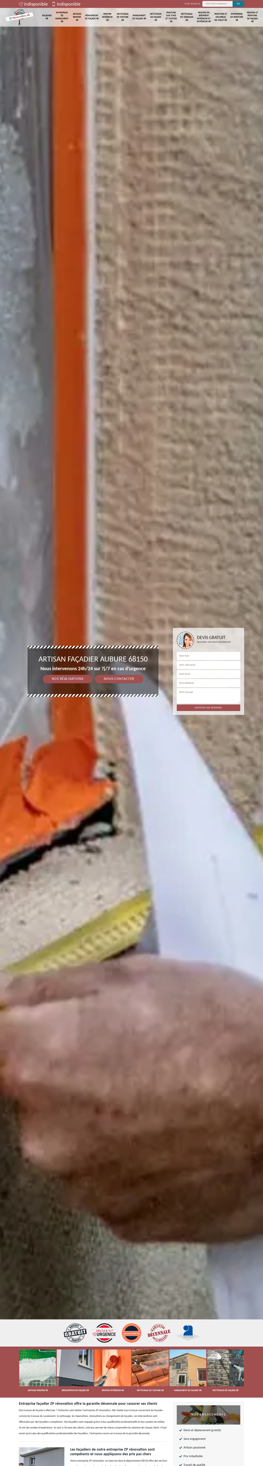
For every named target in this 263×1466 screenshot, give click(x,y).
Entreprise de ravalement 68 (61, 17)
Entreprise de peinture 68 (236, 17)
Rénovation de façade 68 (92, 17)
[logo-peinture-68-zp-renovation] (19, 17)
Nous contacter (119, 679)
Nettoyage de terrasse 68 (186, 17)
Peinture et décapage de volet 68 (220, 17)
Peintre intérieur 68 (107, 17)
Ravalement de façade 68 (139, 17)
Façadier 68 (47, 17)
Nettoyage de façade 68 (156, 17)
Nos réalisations (68, 679)
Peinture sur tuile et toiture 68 (171, 17)
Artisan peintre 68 (77, 17)
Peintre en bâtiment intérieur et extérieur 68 (204, 17)
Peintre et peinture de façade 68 (252, 17)
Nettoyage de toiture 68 (122, 17)
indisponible (35, 4)
